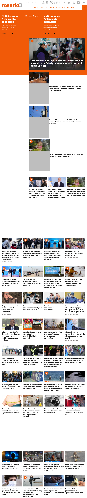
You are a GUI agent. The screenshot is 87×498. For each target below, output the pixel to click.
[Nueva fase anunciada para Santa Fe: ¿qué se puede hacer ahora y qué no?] (75, 358)
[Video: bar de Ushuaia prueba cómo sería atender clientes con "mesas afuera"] (75, 279)
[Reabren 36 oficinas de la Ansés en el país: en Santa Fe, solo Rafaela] (33, 383)
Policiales (59, 8)
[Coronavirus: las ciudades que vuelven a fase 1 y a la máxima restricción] (33, 305)
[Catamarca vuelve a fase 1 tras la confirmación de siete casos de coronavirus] (54, 331)
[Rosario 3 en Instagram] (74, 3)
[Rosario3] (12, 4)
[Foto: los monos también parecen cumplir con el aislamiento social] (75, 463)
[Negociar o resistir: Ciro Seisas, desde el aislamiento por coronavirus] (12, 305)
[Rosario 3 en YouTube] (78, 2)
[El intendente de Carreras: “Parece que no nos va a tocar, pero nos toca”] (12, 358)
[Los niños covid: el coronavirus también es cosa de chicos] (75, 252)
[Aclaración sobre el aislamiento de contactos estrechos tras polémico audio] (57, 157)
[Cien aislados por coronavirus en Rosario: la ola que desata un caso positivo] (75, 331)
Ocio (73, 8)
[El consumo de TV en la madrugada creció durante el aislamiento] (12, 463)
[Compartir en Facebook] (9, 33)
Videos (78, 8)
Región (52, 8)
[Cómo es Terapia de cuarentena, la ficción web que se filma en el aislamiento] (54, 463)
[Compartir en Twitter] (13, 33)
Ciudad (47, 8)
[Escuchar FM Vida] (53, 2)
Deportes (67, 8)
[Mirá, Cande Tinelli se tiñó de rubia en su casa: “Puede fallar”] (54, 408)
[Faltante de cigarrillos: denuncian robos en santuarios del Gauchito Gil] (75, 408)
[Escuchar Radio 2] (48, 2)
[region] (14, 63)
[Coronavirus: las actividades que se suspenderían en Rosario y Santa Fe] (33, 279)
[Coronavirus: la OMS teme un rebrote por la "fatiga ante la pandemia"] (75, 383)
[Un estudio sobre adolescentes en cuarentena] (54, 305)
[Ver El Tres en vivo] (45, 2)
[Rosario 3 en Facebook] (66, 2)
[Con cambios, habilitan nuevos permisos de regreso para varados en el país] (33, 463)
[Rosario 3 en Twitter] (70, 3)
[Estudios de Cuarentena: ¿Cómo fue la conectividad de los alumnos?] (33, 331)
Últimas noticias (37, 8)
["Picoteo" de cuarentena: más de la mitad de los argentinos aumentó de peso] (12, 408)
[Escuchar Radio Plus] (59, 3)
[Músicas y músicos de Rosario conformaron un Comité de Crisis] (12, 383)
